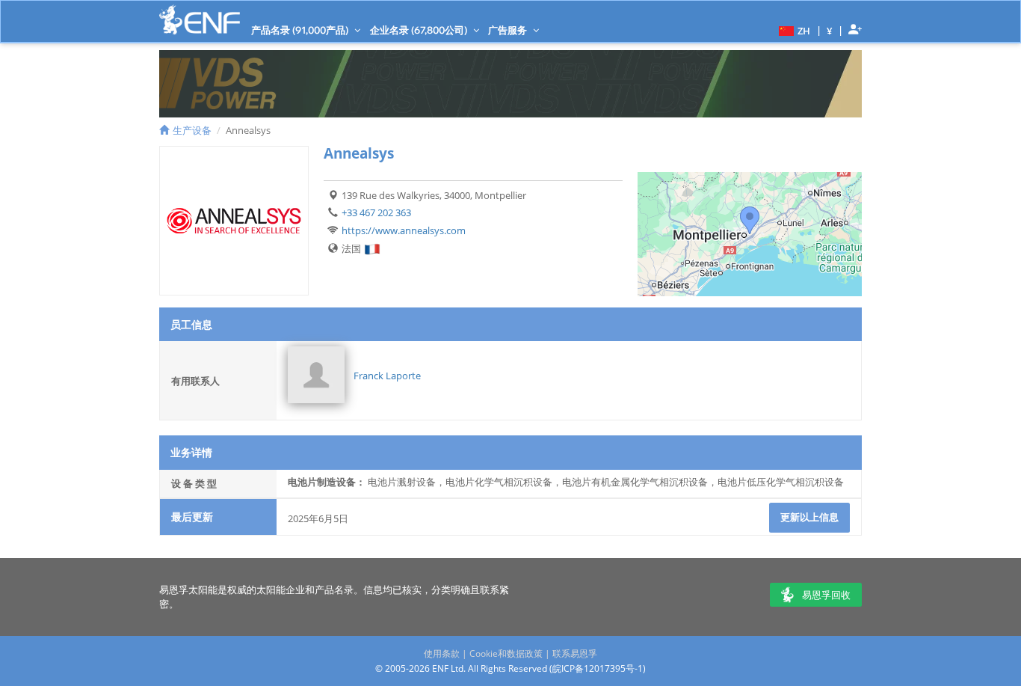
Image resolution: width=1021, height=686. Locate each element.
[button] (792, 30)
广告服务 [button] (508, 30)
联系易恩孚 (574, 653)
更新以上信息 (809, 517)
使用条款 (442, 653)
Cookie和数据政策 (506, 653)
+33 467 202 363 (376, 212)
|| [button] (829, 30)
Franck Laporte (387, 375)
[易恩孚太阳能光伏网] (199, 19)
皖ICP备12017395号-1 (597, 668)
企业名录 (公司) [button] (419, 30)
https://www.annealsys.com (404, 230)
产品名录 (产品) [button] (301, 30)
